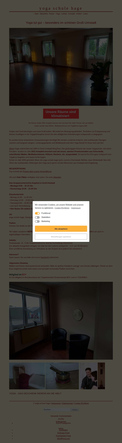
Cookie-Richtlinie (62, 208)
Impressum (75, 208)
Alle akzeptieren (61, 229)
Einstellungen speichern (61, 237)
